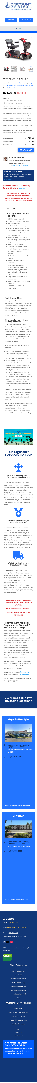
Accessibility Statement (18, 1020)
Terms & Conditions (18, 1016)
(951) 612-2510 (25, 672)
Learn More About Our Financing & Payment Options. (17, 186)
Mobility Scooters (27, 85)
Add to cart (26, 150)
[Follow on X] (7, 942)
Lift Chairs (18, 975)
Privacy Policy (18, 1009)
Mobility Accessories (18, 990)
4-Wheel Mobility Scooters (19, 83)
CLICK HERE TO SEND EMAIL (16, 927)
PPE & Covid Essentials (18, 994)
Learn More (7, 179)
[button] (30, 36)
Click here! (22, 188)
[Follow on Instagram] (11, 942)
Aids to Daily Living (18, 983)
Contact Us (26, 19)
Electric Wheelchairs (18, 979)
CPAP (18, 998)
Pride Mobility (11, 88)
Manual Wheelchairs (18, 986)
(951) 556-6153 (23, 675)
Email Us (25, 165)
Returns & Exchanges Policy (18, 1012)
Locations (11, 19)
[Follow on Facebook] (4, 942)
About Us (18, 1033)
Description (10, 208)
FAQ (18, 1029)
